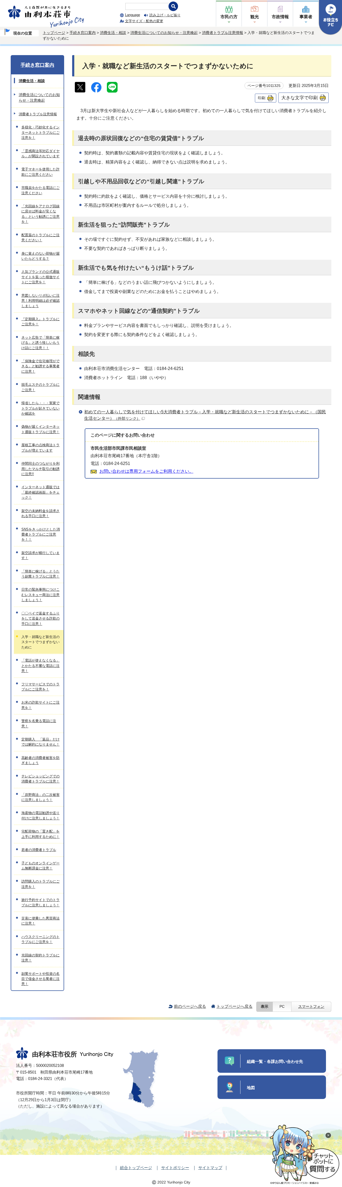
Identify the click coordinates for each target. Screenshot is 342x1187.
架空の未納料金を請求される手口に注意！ (40, 513)
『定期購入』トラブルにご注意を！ (40, 321)
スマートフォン (311, 1007)
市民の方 (229, 16)
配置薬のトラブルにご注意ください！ (40, 237)
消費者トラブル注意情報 (222, 32)
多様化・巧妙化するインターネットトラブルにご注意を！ (40, 132)
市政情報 (280, 16)
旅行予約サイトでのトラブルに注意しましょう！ (40, 902)
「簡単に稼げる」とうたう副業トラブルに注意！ (40, 573)
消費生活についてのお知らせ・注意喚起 (164, 32)
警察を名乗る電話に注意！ (38, 723)
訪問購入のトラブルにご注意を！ (40, 883)
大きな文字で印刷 (299, 97)
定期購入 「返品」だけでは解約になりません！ (40, 741)
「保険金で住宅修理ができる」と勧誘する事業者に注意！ (40, 366)
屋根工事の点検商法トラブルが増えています (40, 447)
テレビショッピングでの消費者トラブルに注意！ (40, 778)
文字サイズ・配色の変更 (144, 21)
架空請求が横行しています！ (40, 555)
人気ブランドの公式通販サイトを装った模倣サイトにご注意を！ (40, 277)
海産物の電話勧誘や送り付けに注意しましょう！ (40, 815)
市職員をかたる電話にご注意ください (40, 190)
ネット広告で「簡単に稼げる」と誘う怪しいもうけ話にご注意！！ (40, 342)
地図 (251, 1087)
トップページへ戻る (234, 1006)
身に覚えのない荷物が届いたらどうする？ (40, 256)
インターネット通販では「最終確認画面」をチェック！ (40, 492)
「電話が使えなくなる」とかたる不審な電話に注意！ (40, 665)
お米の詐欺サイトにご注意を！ (40, 704)
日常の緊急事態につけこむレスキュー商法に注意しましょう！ (40, 594)
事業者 (306, 16)
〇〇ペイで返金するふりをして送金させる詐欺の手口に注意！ (40, 618)
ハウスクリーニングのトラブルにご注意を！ (40, 939)
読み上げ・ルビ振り (165, 15)
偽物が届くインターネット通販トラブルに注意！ (40, 429)
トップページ (54, 32)
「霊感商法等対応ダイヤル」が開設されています (40, 153)
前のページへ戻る (190, 1006)
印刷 (261, 98)
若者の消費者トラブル (38, 850)
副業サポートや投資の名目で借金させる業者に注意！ (40, 979)
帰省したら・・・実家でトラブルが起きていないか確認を (40, 408)
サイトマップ (210, 1167)
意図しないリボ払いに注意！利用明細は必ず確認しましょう (40, 300)
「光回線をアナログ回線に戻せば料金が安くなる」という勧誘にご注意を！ (40, 214)
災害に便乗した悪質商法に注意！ (40, 920)
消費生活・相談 (113, 32)
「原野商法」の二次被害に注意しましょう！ (40, 797)
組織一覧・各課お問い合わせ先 (275, 1061)
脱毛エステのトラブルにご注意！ (40, 387)
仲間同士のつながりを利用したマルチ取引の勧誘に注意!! (40, 468)
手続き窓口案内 (82, 32)
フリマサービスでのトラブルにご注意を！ (40, 686)
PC (282, 1007)
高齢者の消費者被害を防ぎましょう (40, 760)
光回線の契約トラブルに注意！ (40, 957)
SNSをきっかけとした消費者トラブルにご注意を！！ (40, 534)
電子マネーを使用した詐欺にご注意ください (40, 171)
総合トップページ (136, 1167)
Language (132, 15)
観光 (254, 16)
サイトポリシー (175, 1167)
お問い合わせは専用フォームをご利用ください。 (146, 471)
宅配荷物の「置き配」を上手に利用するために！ (40, 833)
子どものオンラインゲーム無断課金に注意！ (40, 865)
